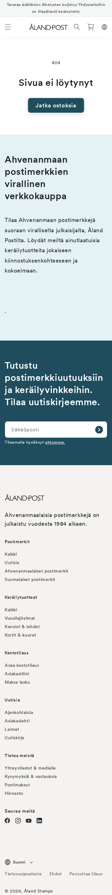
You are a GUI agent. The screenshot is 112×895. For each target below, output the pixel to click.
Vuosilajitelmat (20, 618)
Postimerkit (17, 541)
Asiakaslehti (17, 720)
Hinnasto (14, 793)
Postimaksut (17, 784)
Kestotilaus (17, 652)
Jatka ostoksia (55, 105)
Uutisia (12, 562)
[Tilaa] (99, 429)
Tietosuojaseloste (24, 873)
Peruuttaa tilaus (86, 873)
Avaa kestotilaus (22, 665)
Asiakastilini (17, 673)
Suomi (19, 862)
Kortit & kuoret (20, 634)
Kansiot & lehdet (22, 626)
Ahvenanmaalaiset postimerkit (36, 570)
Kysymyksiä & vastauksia (31, 776)
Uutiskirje (15, 737)
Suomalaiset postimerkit (30, 579)
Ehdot (55, 873)
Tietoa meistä (19, 755)
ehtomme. (55, 442)
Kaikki (11, 554)
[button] (8, 27)
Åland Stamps (38, 890)
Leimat (12, 729)
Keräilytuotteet (21, 597)
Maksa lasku (17, 682)
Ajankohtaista (19, 712)
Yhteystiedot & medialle (30, 767)
